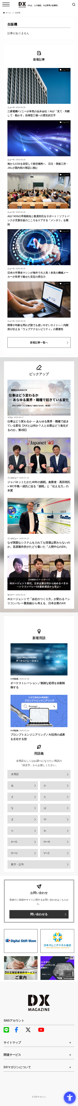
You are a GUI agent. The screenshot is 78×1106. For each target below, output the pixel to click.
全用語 (15, 774)
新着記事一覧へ (39, 342)
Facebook (19, 1030)
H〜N (47, 841)
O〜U (14, 853)
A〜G (14, 841)
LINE (8, 1030)
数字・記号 (17, 864)
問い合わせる (39, 914)
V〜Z (47, 853)
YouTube (42, 1030)
